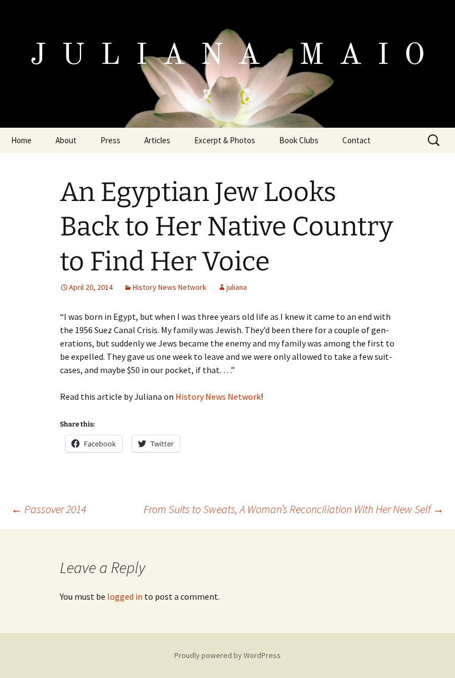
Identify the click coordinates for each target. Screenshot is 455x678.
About (66, 140)
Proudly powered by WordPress (227, 655)
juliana (236, 287)
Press (110, 140)
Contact (356, 140)
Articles (157, 140)
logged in (125, 596)
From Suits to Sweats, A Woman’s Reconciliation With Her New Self (294, 509)
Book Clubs (298, 140)
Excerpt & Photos (224, 140)
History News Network (169, 287)
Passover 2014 (48, 509)
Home (21, 140)
